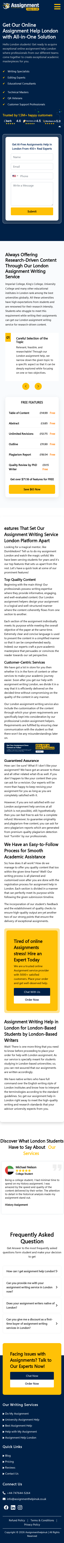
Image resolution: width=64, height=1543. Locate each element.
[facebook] (6, 1507)
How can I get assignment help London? (30, 1271)
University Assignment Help (21, 1419)
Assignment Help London (20, 1437)
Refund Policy (17, 1520)
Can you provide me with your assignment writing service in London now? (29, 1287)
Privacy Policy (32, 1524)
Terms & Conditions (42, 1520)
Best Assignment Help (18, 1425)
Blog (7, 1455)
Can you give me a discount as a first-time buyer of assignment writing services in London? (29, 1323)
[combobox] (15, 176)
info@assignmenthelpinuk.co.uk (26, 1499)
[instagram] (20, 1507)
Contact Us (11, 1473)
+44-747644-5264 (18, 1493)
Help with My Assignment (20, 1431)
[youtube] (13, 1507)
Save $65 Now (32, 489)
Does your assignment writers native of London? (30, 1305)
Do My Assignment (16, 1413)
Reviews (9, 1467)
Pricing (9, 1461)
